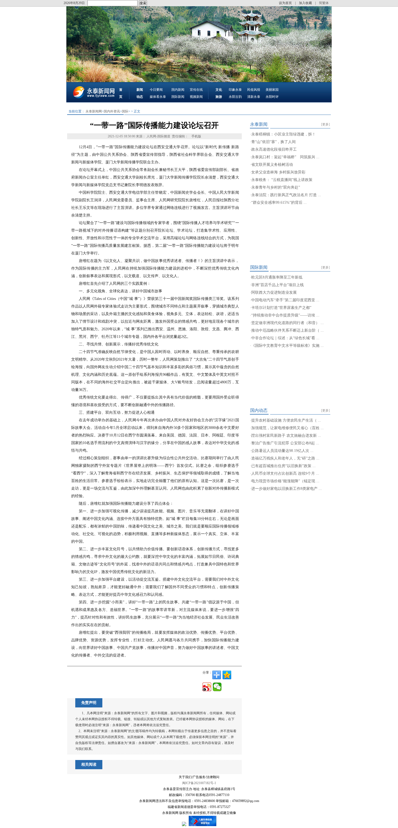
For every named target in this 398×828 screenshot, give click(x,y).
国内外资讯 (112, 111)
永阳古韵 (235, 97)
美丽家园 (272, 90)
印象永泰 (235, 90)
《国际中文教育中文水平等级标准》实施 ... (287, 346)
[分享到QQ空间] (227, 675)
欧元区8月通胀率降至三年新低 (276, 277)
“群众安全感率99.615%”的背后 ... (279, 202)
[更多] (325, 124)
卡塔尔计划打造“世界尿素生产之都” (281, 308)
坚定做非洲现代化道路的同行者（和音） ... (287, 323)
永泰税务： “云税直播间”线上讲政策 (281, 180)
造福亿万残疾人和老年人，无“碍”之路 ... (285, 458)
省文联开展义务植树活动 (272, 165)
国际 (125, 111)
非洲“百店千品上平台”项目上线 (277, 285)
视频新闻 (196, 97)
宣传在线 (196, 90)
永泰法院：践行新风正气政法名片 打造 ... (286, 195)
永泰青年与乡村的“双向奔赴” (275, 187)
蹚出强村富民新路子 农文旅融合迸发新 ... (286, 436)
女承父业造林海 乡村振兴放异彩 (278, 172)
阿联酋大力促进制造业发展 (274, 292)
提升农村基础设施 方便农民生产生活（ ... (286, 420)
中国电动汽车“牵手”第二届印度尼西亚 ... (285, 300)
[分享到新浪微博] (207, 687)
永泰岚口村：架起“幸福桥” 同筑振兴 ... (285, 157)
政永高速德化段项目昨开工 (274, 149)
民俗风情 (253, 90)
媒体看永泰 (158, 97)
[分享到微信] (217, 687)
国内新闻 (177, 90)
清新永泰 (253, 97)
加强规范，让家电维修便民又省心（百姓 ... (287, 428)
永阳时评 (272, 97)
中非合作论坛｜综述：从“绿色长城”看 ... (285, 338)
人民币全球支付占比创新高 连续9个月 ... (285, 473)
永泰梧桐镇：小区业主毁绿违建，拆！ (283, 134)
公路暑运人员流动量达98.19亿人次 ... (282, 451)
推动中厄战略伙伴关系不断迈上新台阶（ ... (287, 330)
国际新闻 (177, 97)
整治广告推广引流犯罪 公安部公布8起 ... (285, 443)
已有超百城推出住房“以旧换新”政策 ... (283, 466)
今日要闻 (156, 90)
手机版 (196, 136)
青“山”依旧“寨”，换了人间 (273, 142)
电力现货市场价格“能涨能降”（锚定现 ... (285, 481)
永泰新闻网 (94, 111)
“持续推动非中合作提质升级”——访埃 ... (285, 315)
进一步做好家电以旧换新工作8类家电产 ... (286, 489)
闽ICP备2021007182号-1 (199, 783)
